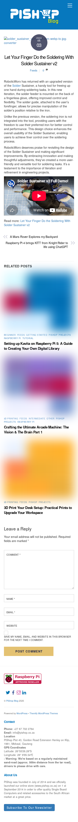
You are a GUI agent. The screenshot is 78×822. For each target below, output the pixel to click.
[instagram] (17, 690)
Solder (16, 85)
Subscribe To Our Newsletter (29, 807)
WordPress (21, 713)
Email (10, 612)
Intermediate (37, 418)
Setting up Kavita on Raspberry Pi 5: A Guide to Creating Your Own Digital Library (38, 346)
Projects (65, 334)
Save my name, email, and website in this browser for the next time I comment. (37, 638)
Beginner (10, 334)
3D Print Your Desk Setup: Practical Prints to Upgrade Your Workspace (38, 510)
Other (50, 418)
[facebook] (11, 690)
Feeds (33, 70)
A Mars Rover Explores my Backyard (34, 237)
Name (10, 598)
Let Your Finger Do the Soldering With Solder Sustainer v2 (39, 59)
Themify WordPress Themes (44, 713)
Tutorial (27, 338)
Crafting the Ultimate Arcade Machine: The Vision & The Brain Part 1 (36, 429)
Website (11, 625)
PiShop (53, 334)
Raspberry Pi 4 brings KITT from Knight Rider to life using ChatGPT (37, 245)
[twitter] (6, 690)
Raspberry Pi (12, 338)
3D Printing (11, 418)
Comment (13, 554)
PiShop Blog (12, 700)
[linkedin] (22, 690)
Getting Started (36, 334)
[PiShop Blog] (34, 14)
